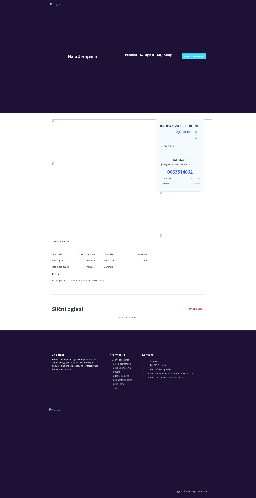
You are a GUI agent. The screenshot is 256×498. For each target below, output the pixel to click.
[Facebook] (143, 387)
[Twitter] (149, 387)
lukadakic (180, 160)
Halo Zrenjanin (82, 56)
